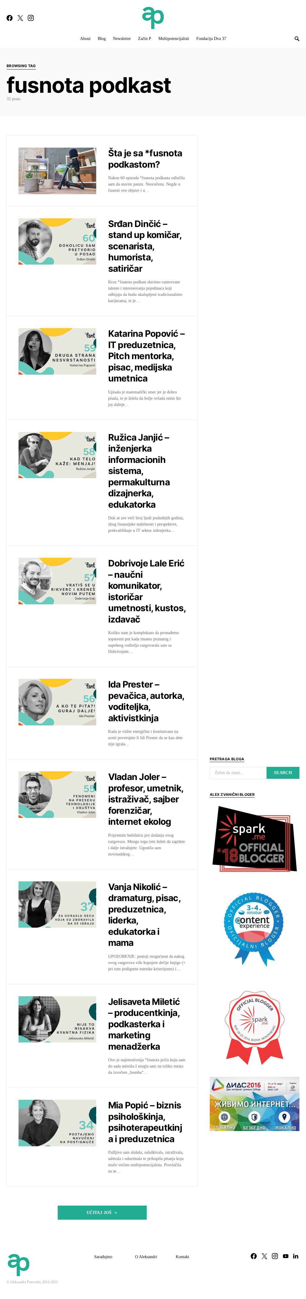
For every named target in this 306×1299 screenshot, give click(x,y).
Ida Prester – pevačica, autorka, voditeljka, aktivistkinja (146, 701)
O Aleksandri (146, 1257)
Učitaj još (99, 1212)
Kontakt (182, 1257)
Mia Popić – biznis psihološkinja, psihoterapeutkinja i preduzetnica (145, 1122)
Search (283, 772)
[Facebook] (10, 18)
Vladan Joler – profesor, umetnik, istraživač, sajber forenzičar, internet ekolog (145, 799)
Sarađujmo (103, 1257)
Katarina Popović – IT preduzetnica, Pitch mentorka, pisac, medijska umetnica (146, 356)
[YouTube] (286, 1256)
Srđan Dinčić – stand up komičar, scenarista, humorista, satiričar (144, 246)
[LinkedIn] (295, 1256)
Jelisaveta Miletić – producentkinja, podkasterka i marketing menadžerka (144, 1024)
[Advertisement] (254, 1180)
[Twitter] (20, 18)
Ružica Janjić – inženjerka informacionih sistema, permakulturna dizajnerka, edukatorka (139, 471)
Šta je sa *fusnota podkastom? (145, 159)
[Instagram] (31, 18)
